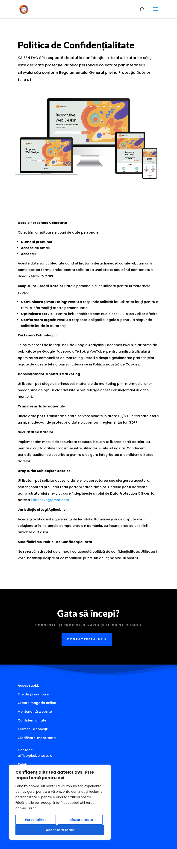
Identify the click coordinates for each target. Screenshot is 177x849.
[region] (60, 802)
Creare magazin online (37, 703)
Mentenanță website (35, 711)
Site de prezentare (33, 694)
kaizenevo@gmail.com (50, 500)
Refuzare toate (80, 819)
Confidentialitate (32, 720)
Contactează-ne (85, 639)
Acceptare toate (60, 830)
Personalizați (35, 819)
